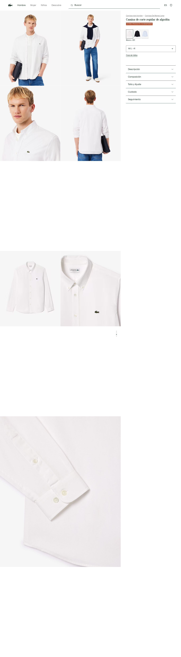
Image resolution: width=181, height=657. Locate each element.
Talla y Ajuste (134, 84)
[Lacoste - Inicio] (10, 5)
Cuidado (132, 92)
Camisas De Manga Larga (154, 16)
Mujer (33, 5)
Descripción (134, 69)
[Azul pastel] (145, 34)
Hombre (21, 5)
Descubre (56, 5)
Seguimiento (134, 99)
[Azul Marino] (137, 34)
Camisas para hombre (134, 16)
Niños (44, 5)
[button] (171, 5)
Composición (134, 77)
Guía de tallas (131, 55)
